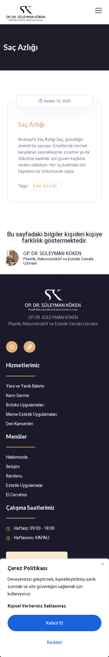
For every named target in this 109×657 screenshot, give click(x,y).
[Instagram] (12, 347)
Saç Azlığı (31, 124)
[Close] (102, 563)
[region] (54, 608)
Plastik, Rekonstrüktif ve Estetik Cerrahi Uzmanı (58, 261)
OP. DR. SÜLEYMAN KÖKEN (52, 253)
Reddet (54, 642)
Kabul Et (54, 622)
